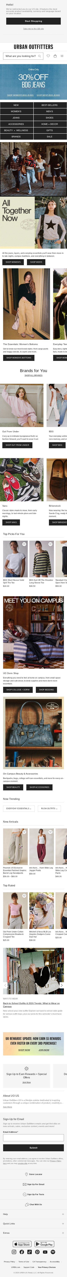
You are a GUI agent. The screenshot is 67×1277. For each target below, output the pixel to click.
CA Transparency (39, 1262)
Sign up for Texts (35, 1194)
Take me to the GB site (33, 29)
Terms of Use (24, 1262)
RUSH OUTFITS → (49, 808)
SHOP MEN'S (36, 262)
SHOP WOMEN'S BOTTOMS (18, 358)
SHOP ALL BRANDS (34, 375)
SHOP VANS (11, 522)
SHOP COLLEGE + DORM (17, 690)
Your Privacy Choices (47, 1267)
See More (7, 1107)
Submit (34, 1147)
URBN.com (15, 1267)
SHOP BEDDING (46, 690)
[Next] (61, 985)
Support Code (29, 1267)
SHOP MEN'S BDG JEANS (48, 95)
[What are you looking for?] (39, 56)
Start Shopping (33, 21)
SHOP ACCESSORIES (39, 787)
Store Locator (35, 1174)
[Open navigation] (62, 56)
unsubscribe (22, 1163)
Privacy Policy (9, 1262)
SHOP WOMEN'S (13, 262)
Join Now (26, 1082)
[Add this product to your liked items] (24, 544)
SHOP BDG (57, 445)
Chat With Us (36, 1204)
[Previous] (6, 985)
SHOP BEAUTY (13, 787)
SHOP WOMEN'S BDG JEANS (20, 95)
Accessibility (55, 1262)
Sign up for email (35, 1184)
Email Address (10, 1132)
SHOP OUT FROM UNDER (17, 445)
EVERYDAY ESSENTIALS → (18, 808)
